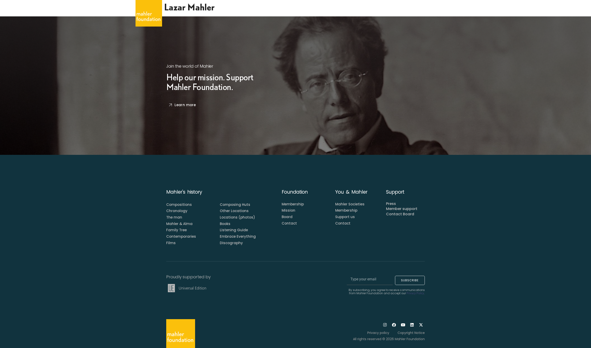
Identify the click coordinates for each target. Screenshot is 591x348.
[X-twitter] (421, 325)
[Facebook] (394, 325)
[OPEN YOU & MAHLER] (290, 13)
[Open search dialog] (451, 13)
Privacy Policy (415, 293)
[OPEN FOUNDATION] (253, 13)
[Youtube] (403, 325)
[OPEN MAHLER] (221, 13)
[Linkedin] (412, 325)
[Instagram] (385, 325)
